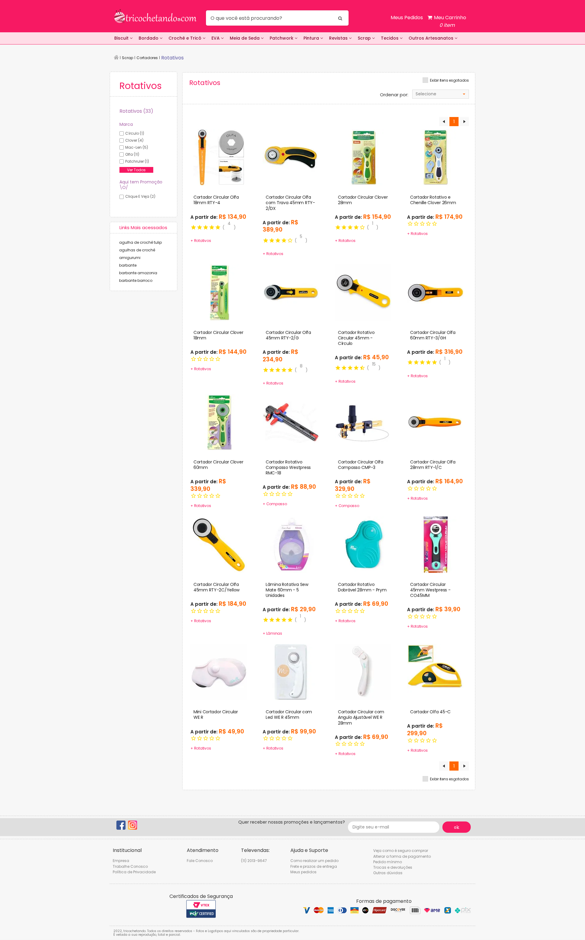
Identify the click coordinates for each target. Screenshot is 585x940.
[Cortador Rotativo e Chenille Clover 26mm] (435, 157)
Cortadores (147, 57)
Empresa (121, 860)
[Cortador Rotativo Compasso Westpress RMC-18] (291, 422)
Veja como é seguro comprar (400, 850)
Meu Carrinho (449, 21)
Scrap (365, 38)
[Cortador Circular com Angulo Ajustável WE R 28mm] (363, 672)
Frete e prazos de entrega (313, 866)
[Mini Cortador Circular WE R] (218, 672)
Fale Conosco (200, 860)
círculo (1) (134, 133)
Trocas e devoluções (392, 867)
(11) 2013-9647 (254, 860)
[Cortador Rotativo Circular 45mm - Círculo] (363, 292)
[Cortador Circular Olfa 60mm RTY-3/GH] (435, 292)
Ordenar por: (394, 95)
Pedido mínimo (387, 861)
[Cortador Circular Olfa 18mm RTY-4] (218, 157)
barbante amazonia (138, 272)
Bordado (149, 38)
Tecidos (390, 38)
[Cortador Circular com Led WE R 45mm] (291, 672)
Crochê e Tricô (185, 38)
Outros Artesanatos (432, 38)
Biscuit (122, 38)
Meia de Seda (245, 38)
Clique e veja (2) (140, 196)
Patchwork (282, 38)
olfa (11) (132, 154)
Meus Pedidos (407, 17)
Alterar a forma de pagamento (402, 856)
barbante (127, 265)
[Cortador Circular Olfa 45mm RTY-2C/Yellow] (218, 544)
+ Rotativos (200, 240)
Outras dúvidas (387, 872)
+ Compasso (275, 503)
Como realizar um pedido (314, 860)
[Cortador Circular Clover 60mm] (218, 422)
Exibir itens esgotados (449, 80)
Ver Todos (136, 169)
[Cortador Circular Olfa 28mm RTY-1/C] (435, 422)
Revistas (339, 38)
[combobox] (440, 94)
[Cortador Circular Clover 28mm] (363, 157)
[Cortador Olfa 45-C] (435, 672)
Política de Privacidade (134, 871)
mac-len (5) (136, 147)
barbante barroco (135, 280)
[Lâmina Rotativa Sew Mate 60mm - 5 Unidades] (291, 544)
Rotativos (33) (136, 111)
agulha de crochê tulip (140, 242)
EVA (216, 38)
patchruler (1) (137, 161)
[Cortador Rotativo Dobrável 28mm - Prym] (363, 544)
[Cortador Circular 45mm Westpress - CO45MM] (435, 544)
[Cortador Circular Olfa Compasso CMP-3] (363, 422)
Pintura (311, 38)
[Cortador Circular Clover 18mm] (218, 292)
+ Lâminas (272, 633)
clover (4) (134, 140)
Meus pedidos (303, 871)
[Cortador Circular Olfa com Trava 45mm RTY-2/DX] (291, 157)
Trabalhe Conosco (130, 866)
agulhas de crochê (137, 250)
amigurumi (129, 257)
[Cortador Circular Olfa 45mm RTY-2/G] (291, 292)
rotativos (172, 57)
